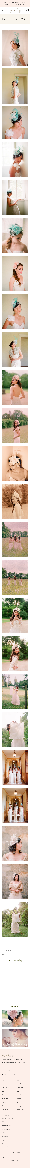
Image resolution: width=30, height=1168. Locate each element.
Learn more (22, 4)
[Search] (5, 10)
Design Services (21, 1109)
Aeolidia (16, 1160)
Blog (18, 1091)
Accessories (5, 1095)
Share (3, 954)
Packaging (5, 1136)
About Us (19, 1084)
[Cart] (27, 10)
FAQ (3, 1133)
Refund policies (6, 1129)
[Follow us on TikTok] (14, 1074)
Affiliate (4, 1140)
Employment (20, 1106)
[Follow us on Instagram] (9, 1074)
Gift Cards (5, 1109)
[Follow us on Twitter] (6, 1074)
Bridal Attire (5, 1098)
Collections (5, 1102)
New (3, 1084)
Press (18, 1102)
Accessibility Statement (5, 1145)
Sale (3, 1106)
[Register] (25, 1070)
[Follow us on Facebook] (3, 1074)
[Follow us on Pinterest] (12, 1074)
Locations (19, 1098)
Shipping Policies (6, 1125)
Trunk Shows (20, 1095)
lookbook (8, 950)
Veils (3, 1091)
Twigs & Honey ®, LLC (17, 1152)
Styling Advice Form (7, 1118)
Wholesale (5, 1122)
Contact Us (20, 1087)
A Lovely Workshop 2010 (10, 999)
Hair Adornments (7, 1087)
